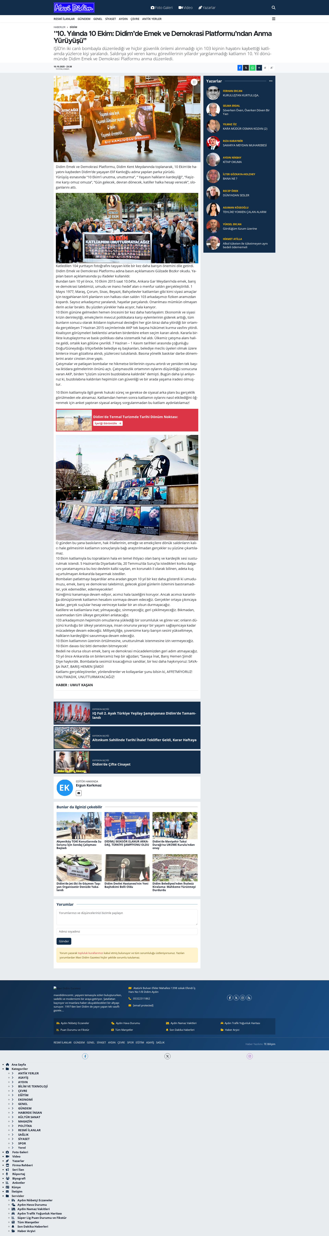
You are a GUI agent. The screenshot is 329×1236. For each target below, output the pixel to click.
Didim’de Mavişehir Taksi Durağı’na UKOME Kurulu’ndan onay (174, 845)
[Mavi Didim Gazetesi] (74, 8)
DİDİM (73, 27)
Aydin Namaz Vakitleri (184, 1023)
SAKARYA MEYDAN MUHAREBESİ (245, 145)
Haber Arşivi (232, 1029)
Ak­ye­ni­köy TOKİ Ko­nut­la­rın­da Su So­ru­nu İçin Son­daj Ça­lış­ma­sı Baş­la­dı (79, 845)
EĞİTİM (140, 1042)
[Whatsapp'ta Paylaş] (252, 68)
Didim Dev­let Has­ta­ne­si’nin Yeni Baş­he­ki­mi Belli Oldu (126, 885)
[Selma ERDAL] (213, 109)
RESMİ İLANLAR (64, 19)
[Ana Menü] (273, 19)
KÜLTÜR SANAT (28, 1117)
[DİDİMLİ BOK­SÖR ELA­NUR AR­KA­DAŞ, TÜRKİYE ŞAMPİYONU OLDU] (127, 825)
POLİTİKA (24, 1126)
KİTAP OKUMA (232, 162)
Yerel (21, 1148)
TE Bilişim (269, 1044)
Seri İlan (18, 1170)
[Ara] (273, 7)
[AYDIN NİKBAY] (213, 159)
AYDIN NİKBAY (232, 157)
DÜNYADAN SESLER (236, 195)
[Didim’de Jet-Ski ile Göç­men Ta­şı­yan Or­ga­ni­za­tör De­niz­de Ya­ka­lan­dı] (79, 867)
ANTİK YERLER (152, 19)
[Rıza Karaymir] (213, 143)
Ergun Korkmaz (89, 785)
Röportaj (18, 1174)
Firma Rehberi (22, 1165)
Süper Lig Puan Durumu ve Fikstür (42, 1218)
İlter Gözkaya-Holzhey (239, 174)
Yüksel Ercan (232, 224)
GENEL (97, 19)
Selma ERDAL (231, 105)
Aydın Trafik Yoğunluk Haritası (242, 1023)
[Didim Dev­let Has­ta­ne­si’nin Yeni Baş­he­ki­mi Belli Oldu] (127, 867)
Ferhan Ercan (232, 91)
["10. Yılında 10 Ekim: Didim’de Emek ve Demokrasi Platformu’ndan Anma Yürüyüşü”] (127, 119)
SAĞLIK (160, 1042)
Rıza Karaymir (233, 141)
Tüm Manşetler (124, 1029)
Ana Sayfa (19, 1064)
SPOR (130, 1042)
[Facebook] (230, 998)
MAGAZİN (24, 1121)
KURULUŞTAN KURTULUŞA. (241, 95)
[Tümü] (270, 81)
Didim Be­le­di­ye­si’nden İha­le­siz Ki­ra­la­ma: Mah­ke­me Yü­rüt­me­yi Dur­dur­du (174, 887)
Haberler (59, 27)
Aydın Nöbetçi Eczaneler (75, 1023)
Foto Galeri (164, 7)
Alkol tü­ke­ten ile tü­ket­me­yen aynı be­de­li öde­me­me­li (245, 245)
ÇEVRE (135, 19)
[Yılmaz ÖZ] (213, 126)
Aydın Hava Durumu (128, 1023)
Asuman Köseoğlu (235, 207)
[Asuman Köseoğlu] (213, 209)
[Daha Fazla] (259, 68)
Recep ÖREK (230, 191)
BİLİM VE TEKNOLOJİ (32, 1086)
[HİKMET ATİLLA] (213, 243)
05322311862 (141, 998)
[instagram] (250, 1056)
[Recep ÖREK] (213, 193)
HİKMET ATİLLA (232, 239)
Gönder (64, 941)
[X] (236, 998)
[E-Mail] (79, 793)
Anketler (18, 1183)
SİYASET (110, 19)
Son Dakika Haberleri (182, 1029)
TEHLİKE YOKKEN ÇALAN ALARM (244, 212)
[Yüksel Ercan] (213, 226)
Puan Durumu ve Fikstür (74, 1029)
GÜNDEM (84, 19)
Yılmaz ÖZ (230, 124)
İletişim (17, 1191)
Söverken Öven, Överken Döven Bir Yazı (246, 112)
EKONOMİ (25, 1100)
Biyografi (19, 1178)
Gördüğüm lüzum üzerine (240, 228)
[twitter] (167, 1056)
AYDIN (123, 19)
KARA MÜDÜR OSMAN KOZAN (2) (245, 128)
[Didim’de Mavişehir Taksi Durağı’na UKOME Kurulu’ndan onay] (175, 825)
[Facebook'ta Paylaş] (239, 68)
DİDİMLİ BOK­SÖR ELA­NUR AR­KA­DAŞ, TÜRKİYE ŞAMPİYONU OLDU (127, 843)
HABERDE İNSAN (29, 1113)
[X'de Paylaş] (246, 68)
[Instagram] (242, 998)
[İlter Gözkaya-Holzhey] (213, 176)
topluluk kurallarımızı (91, 953)
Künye (16, 1187)
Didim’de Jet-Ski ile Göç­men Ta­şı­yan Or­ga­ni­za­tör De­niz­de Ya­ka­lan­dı (79, 887)
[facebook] (85, 1056)
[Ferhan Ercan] (213, 93)
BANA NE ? (230, 178)
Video (188, 7)
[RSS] (249, 998)
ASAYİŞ (150, 1042)
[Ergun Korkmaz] (65, 787)
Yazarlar (209, 7)
